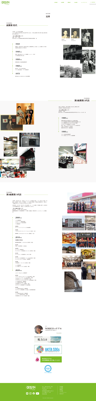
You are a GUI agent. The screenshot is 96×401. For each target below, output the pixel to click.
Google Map (44, 393)
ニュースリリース (84, 2)
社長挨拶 (55, 2)
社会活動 (75, 2)
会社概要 (62, 2)
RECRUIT (93, 2)
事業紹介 (69, 2)
